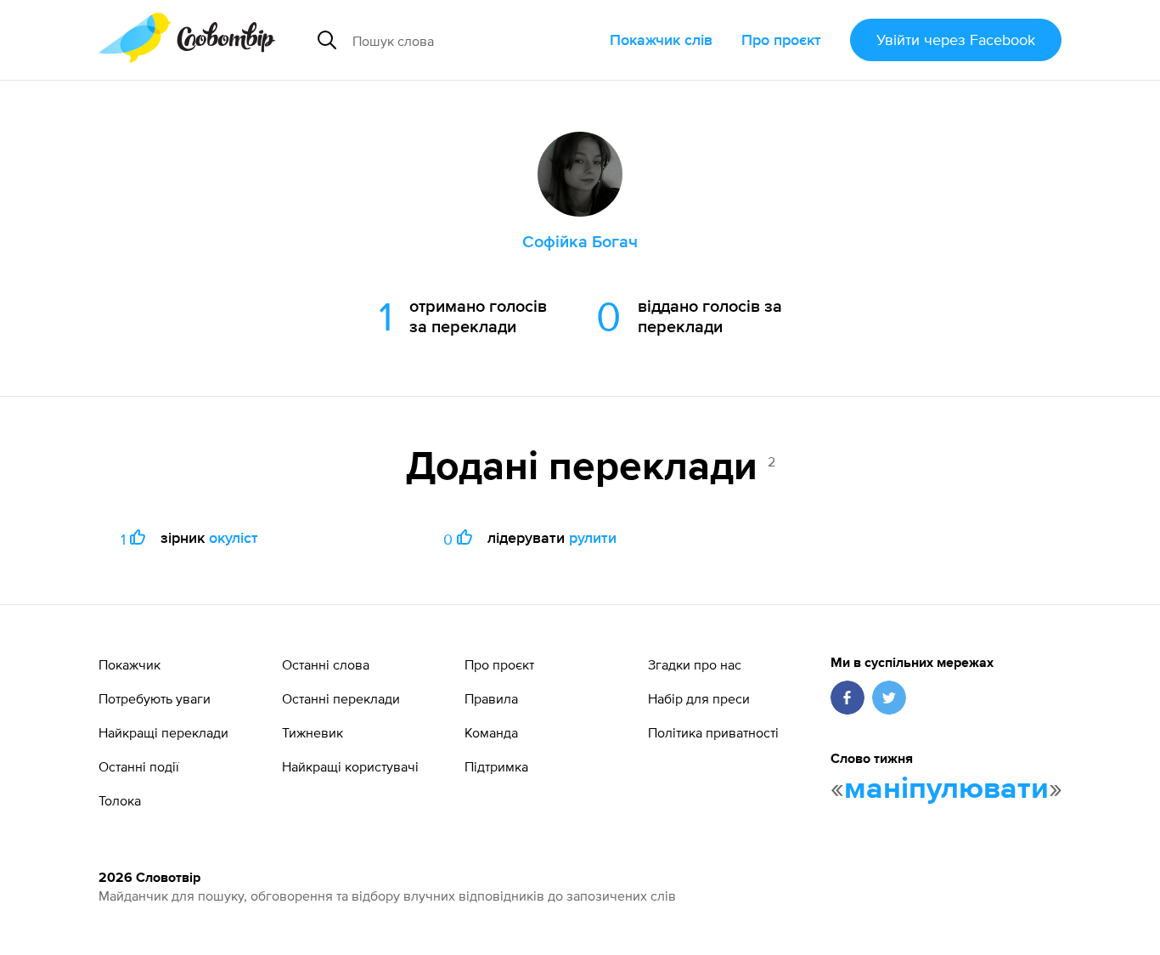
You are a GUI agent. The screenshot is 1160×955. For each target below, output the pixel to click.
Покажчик (129, 664)
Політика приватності (713, 732)
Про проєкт (781, 39)
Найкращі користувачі (350, 766)
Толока (120, 800)
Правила (491, 698)
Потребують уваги (155, 698)
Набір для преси (699, 698)
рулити (593, 537)
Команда (491, 732)
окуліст (233, 537)
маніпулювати (946, 789)
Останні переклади (341, 698)
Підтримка (496, 766)
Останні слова (325, 664)
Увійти (955, 39)
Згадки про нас (694, 664)
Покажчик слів (661, 39)
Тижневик (312, 732)
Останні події (139, 766)
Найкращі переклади (163, 732)
